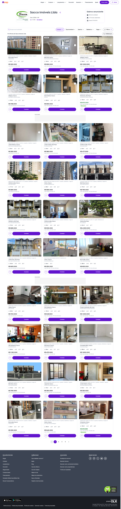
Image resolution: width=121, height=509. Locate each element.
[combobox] (31, 29)
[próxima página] (68, 441)
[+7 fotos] (24, 83)
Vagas (98, 29)
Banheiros (89, 29)
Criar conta (104, 2)
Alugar (42, 2)
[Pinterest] (94, 458)
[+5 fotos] (60, 45)
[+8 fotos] (60, 247)
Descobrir (71, 2)
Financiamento (89, 2)
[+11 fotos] (60, 371)
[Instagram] (105, 458)
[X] (97, 458)
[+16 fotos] (96, 171)
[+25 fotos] (24, 209)
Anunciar (78, 2)
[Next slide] (39, 45)
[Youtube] (101, 458)
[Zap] (7, 2)
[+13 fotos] (96, 132)
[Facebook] (90, 458)
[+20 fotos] (96, 83)
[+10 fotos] (24, 171)
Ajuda (96, 2)
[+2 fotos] (96, 371)
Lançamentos (60, 2)
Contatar (26, 69)
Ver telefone (39, 19)
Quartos (80, 29)
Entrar (115, 2)
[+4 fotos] (24, 45)
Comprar (50, 2)
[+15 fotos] (24, 333)
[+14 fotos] (60, 83)
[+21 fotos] (60, 410)
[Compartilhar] (60, 12)
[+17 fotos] (24, 132)
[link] (24, 54)
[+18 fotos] (96, 247)
